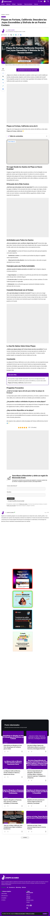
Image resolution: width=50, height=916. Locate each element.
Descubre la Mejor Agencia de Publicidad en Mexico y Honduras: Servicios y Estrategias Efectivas (36, 747)
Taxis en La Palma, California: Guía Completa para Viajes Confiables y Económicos (13, 827)
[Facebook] (27, 905)
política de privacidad (18, 501)
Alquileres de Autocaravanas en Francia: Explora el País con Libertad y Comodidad (35, 801)
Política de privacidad (20, 913)
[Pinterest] (31, 905)
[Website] (48, 513)
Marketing (18, 887)
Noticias (24, 887)
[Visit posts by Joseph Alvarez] (3, 31)
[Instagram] (29, 905)
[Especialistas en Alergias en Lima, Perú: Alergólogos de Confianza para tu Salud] (13, 737)
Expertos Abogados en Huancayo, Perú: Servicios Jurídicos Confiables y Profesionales (13, 801)
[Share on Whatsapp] (13, 35)
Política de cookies (30, 913)
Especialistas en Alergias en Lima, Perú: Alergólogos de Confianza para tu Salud (13, 747)
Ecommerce (12, 887)
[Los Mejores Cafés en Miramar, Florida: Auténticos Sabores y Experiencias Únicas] (13, 762)
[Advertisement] (25, 9)
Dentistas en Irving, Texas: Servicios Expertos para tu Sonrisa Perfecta (36, 827)
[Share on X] (11, 35)
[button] (45, 913)
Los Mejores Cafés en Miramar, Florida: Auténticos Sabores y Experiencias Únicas (12, 772)
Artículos (3, 14)
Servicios (7, 14)
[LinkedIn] (27, 908)
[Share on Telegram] (3, 82)
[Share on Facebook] (9, 35)
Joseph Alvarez (11, 30)
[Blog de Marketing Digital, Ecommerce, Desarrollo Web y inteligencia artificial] (7, 1)
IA (7, 887)
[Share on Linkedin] (16, 35)
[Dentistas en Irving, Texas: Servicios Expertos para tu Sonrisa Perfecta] (36, 817)
